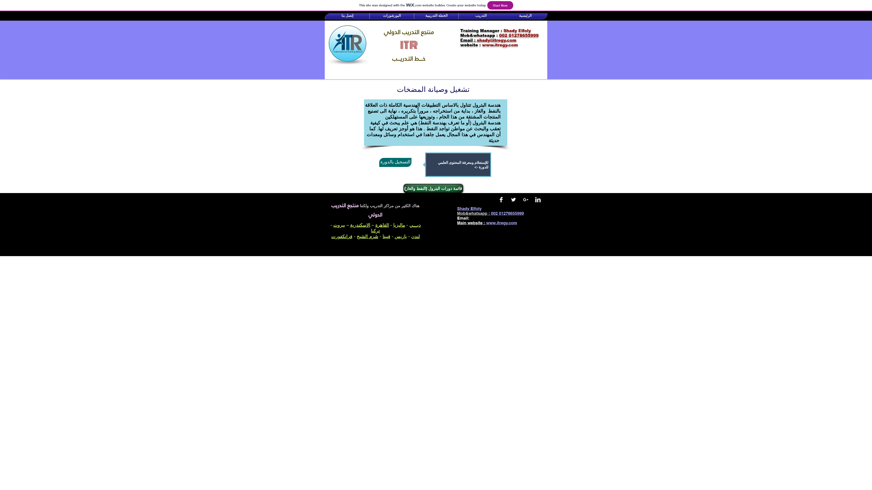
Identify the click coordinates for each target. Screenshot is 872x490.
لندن (415, 236)
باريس (401, 236)
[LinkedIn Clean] (538, 199)
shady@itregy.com (492, 218)
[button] (347, 16)
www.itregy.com (501, 222)
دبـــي (415, 225)
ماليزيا (399, 225)
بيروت (339, 225)
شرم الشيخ (367, 236)
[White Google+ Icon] (525, 199)
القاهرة (382, 225)
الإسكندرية (360, 225)
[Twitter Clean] (513, 199)
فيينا (386, 236)
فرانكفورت (341, 236)
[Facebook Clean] (501, 199)
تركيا (375, 230)
